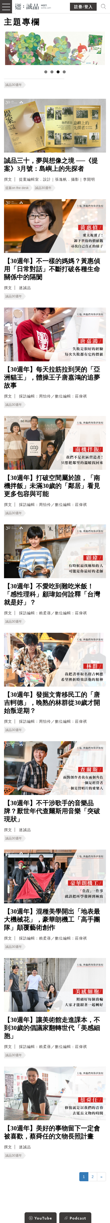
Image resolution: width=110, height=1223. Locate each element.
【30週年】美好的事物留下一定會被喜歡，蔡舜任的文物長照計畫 (52, 1132)
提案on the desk (17, 188)
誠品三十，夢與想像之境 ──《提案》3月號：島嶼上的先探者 (51, 164)
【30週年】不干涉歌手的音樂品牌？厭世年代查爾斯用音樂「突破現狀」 (52, 811)
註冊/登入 (83, 7)
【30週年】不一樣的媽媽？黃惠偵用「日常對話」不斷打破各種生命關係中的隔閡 (52, 269)
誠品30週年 (13, 85)
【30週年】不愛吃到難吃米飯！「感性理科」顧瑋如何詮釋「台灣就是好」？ (52, 594)
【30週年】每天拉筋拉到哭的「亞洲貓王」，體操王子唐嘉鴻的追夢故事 (52, 377)
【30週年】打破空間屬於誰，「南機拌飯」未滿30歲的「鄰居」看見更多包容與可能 (52, 485)
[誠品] (33, 6)
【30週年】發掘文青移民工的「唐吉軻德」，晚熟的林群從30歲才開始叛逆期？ (52, 702)
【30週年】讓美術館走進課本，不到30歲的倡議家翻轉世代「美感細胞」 (52, 1027)
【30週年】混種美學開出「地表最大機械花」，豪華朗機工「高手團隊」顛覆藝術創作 (52, 919)
